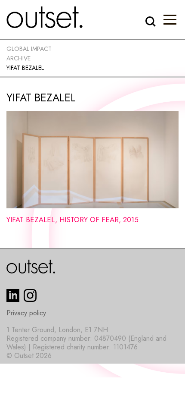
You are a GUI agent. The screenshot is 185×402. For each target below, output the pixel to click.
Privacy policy (26, 313)
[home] (44, 17)
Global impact (29, 48)
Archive (18, 58)
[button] (170, 19)
